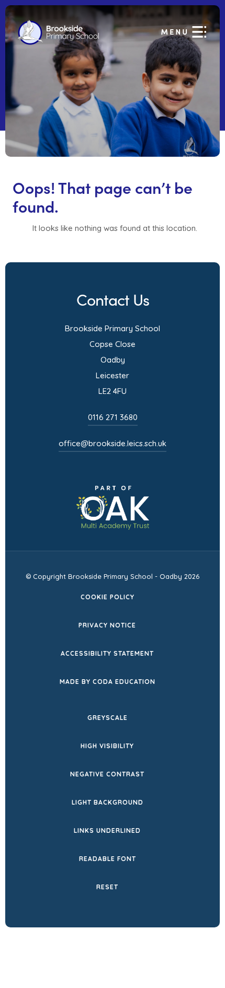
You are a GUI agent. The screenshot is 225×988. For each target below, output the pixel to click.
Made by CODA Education (107, 682)
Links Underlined (107, 830)
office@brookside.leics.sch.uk (112, 443)
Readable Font (107, 859)
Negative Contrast (107, 774)
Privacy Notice (107, 625)
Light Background (107, 802)
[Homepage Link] (58, 42)
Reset (107, 887)
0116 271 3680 (113, 417)
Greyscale (107, 718)
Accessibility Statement (107, 653)
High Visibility (107, 746)
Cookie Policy (107, 597)
